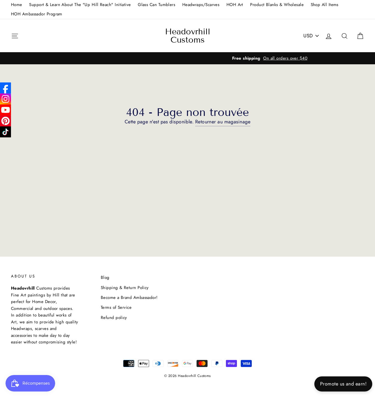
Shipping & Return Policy (125, 288)
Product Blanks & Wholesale (277, 5)
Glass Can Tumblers (156, 5)
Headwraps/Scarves (201, 5)
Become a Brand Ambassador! (129, 298)
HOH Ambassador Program (36, 14)
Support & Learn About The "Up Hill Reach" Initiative (80, 5)
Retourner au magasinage (222, 121)
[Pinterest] (5, 120)
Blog (105, 277)
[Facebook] (5, 87)
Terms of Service (116, 307)
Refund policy (114, 318)
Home (16, 5)
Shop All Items (324, 5)
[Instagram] (5, 98)
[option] (187, 58)
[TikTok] (5, 131)
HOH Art (234, 5)
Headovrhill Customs (187, 36)
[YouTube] (5, 109)
